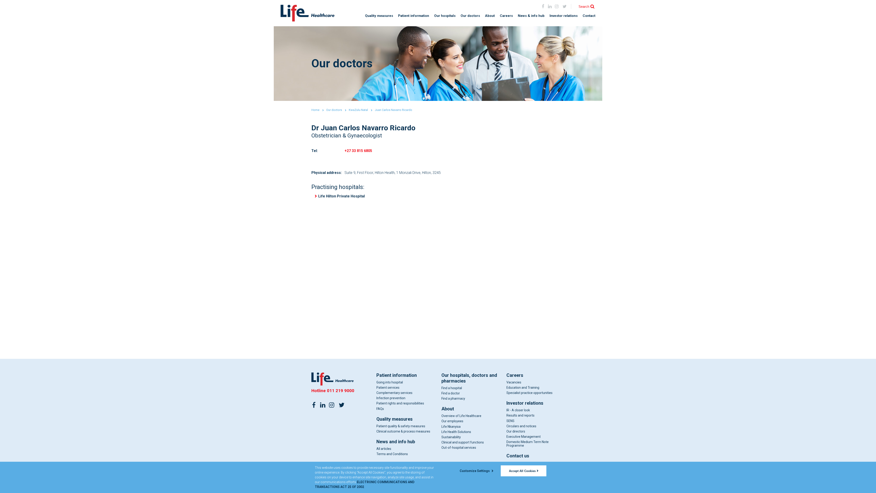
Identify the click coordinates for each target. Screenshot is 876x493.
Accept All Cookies (522, 471)
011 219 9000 (340, 390)
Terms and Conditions (392, 454)
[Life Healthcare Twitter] (565, 6)
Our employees (452, 421)
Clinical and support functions (462, 442)
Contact (589, 16)
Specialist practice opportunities (529, 393)
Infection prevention (390, 398)
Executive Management (523, 436)
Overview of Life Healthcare (461, 416)
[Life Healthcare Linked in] (550, 6)
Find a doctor (450, 393)
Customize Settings (475, 471)
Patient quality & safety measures (400, 426)
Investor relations (564, 16)
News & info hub (531, 16)
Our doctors (470, 16)
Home (315, 110)
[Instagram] (556, 6)
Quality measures (379, 16)
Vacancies (513, 382)
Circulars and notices (521, 426)
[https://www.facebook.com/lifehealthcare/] (314, 404)
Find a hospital (451, 388)
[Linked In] (322, 404)
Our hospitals (445, 16)
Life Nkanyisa (451, 426)
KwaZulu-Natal (358, 110)
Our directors (515, 431)
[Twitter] (341, 404)
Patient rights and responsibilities (400, 403)
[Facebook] (543, 6)
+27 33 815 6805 (358, 151)
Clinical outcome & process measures (403, 431)
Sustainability (451, 437)
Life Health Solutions (456, 432)
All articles (383, 449)
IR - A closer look (518, 410)
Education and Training (522, 387)
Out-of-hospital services (458, 447)
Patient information (413, 16)
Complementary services (394, 393)
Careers (506, 16)
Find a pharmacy (453, 398)
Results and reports (520, 415)
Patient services (387, 387)
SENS (510, 421)
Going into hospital (389, 382)
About (490, 16)
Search (584, 6)
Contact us (517, 456)
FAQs (380, 409)
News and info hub (395, 441)
